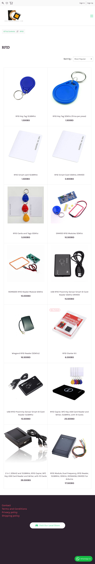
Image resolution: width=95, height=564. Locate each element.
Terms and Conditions (14, 508)
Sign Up (90, 3)
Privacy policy (10, 512)
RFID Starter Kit (69, 353)
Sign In (82, 3)
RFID (22, 31)
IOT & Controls (9, 31)
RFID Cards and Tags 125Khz (25, 233)
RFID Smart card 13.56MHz (26, 175)
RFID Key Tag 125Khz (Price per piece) (69, 116)
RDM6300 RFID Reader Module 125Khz (25, 292)
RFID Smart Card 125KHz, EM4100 (69, 175)
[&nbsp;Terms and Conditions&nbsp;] (28, 508)
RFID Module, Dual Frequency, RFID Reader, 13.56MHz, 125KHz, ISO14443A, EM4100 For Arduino (69, 476)
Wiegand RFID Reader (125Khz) (26, 353)
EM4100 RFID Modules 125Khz (69, 233)
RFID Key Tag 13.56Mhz (26, 116)
